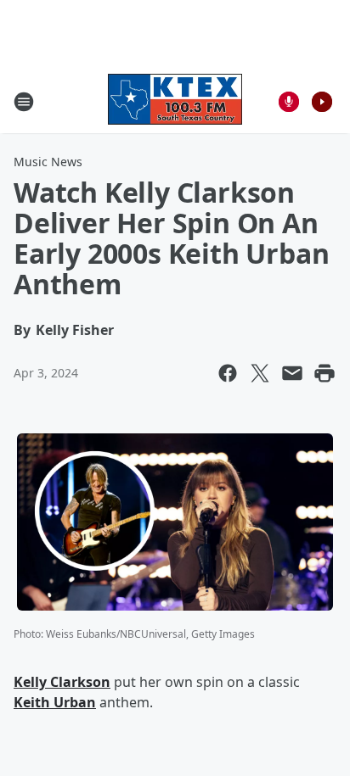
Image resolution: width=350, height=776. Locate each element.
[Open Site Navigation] (24, 102)
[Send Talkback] (289, 102)
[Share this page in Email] (292, 373)
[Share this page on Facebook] (228, 373)
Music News (48, 162)
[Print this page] (324, 373)
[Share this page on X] (260, 373)
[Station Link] (175, 101)
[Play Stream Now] (322, 102)
